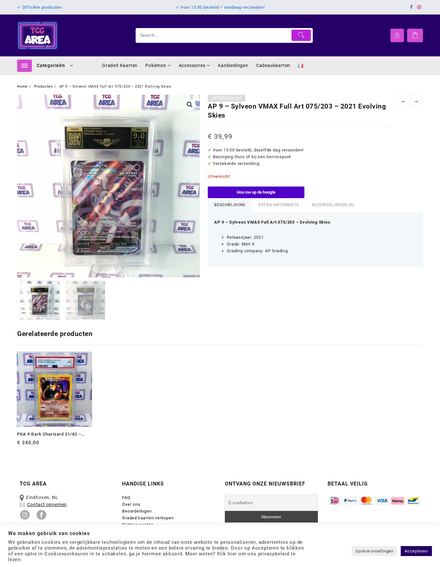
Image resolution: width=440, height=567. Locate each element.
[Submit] (301, 35)
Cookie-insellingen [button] (375, 551)
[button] (190, 105)
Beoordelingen (136, 511)
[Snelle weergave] (35, 445)
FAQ (126, 497)
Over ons (131, 504)
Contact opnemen (47, 504)
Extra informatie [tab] (278, 204)
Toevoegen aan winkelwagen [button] (22, 445)
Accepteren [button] (416, 551)
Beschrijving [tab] (229, 204)
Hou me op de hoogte (256, 192)
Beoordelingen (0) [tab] (333, 204)
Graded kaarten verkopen (148, 517)
